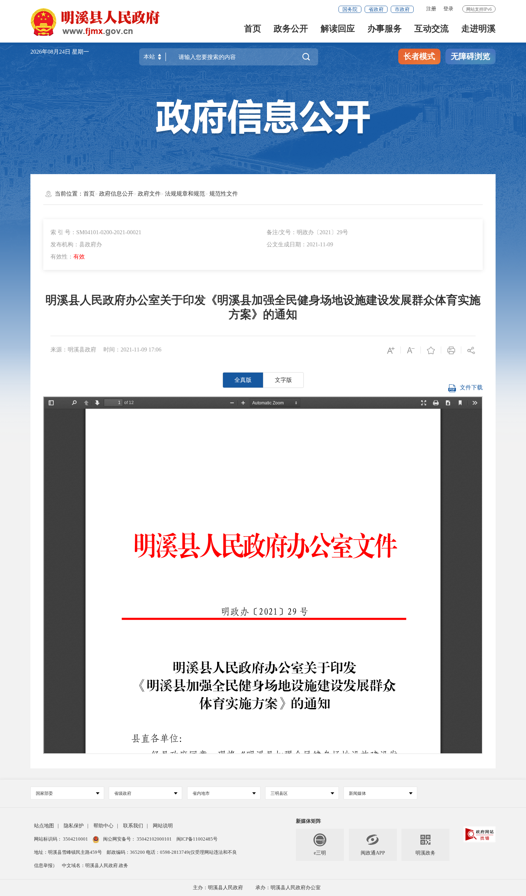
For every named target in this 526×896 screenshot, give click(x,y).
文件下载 (471, 387)
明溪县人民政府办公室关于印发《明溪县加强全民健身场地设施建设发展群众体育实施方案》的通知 (263, 307)
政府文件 (149, 194)
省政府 (376, 9)
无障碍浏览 (470, 56)
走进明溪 (478, 29)
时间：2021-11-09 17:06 (132, 349)
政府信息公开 (116, 194)
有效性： (67, 256)
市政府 (402, 9)
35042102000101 (154, 839)
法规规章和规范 (185, 194)
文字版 (283, 380)
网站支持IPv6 (479, 9)
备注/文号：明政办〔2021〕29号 (307, 232)
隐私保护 (74, 825)
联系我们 (133, 825)
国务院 (349, 9)
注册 (431, 8)
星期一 (80, 52)
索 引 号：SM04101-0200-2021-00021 (95, 232)
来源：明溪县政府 (73, 349)
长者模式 (419, 56)
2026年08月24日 (51, 52)
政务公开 (291, 29)
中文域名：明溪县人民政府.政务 (95, 865)
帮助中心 (103, 825)
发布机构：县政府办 (76, 244)
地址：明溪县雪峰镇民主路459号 (68, 852)
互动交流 (431, 29)
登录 (448, 8)
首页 (252, 29)
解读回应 (338, 29)
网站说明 (163, 825)
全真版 (243, 380)
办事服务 (384, 29)
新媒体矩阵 (308, 821)
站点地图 (44, 825)
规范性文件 (223, 194)
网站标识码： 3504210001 (61, 839)
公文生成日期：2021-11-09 (300, 244)
